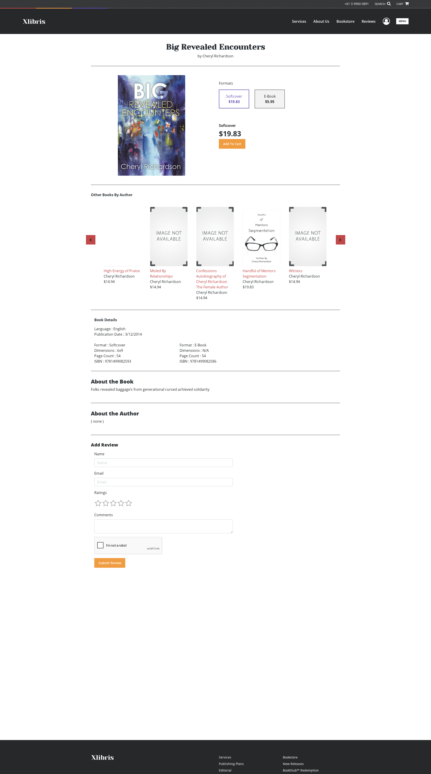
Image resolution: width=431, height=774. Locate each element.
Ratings (100, 492)
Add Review (104, 445)
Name (99, 453)
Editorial (225, 770)
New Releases (293, 764)
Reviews (369, 21)
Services (299, 21)
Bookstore (345, 21)
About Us (321, 21)
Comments (103, 514)
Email (98, 473)
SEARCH (380, 4)
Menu (402, 21)
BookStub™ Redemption (301, 770)
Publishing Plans (231, 764)
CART (400, 4)
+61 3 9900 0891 (357, 4)
